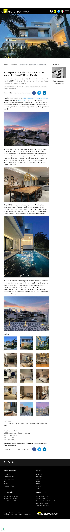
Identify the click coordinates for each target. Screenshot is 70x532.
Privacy (6, 483)
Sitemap (39, 486)
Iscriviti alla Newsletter (43, 503)
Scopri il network (9, 477)
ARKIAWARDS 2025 (42, 505)
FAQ (5, 481)
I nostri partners (9, 479)
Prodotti (39, 474)
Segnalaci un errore (42, 496)
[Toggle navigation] (67, 12)
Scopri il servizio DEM (10, 501)
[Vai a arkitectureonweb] (15, 11)
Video (38, 488)
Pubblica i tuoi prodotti (11, 498)
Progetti (14, 65)
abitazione (22, 100)
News (38, 481)
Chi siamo (7, 474)
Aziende (38, 479)
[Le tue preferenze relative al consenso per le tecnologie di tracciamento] (3, 529)
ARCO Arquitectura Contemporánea (35, 98)
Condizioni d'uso (9, 486)
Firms (38, 483)
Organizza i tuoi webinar (11, 496)
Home (6, 65)
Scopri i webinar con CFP (44, 498)
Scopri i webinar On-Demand (45, 501)
